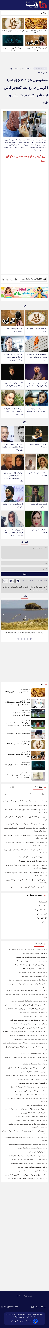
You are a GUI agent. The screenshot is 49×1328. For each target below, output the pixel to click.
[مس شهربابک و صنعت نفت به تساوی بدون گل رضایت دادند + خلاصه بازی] (38, 724)
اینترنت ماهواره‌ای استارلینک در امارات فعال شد (31, 1079)
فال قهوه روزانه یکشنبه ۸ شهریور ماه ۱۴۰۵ (36, 49)
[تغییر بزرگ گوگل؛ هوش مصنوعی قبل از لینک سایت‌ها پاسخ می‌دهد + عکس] (38, 703)
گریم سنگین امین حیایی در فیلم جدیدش (13, 505)
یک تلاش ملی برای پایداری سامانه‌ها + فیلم (32, 1016)
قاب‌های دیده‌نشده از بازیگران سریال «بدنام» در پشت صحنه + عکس (25, 1005)
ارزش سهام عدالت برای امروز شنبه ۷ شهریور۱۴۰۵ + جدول (18, 776)
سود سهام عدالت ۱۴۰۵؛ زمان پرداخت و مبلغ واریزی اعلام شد (27, 1035)
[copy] (45, 279)
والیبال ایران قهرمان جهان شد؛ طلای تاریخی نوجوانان (29, 1039)
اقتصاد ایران (42, 902)
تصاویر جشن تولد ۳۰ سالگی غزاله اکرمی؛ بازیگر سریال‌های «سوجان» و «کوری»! (14, 533)
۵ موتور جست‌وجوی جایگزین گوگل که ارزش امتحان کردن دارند (26, 950)
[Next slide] (45, 614)
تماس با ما (28, 1296)
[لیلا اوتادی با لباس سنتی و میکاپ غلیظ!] (36, 519)
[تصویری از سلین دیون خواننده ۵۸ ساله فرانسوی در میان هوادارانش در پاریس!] (12, 344)
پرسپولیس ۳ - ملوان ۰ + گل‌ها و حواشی (33, 1072)
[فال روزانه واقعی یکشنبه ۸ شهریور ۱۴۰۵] (13, 40)
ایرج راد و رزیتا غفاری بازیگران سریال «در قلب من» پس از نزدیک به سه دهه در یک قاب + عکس (13, 477)
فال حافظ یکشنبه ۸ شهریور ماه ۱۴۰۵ (13, 31)
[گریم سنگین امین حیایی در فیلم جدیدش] (12, 493)
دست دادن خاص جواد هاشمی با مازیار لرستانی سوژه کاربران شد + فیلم (24, 1032)
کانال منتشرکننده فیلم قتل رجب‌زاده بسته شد (31, 1167)
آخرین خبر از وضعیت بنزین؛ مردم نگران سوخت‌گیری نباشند (28, 1028)
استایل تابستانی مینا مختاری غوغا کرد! (38, 474)
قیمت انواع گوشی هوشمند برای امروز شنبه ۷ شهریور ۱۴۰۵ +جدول (25, 1175)
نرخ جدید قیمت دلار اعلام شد (36, 1105)
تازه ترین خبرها (42, 918)
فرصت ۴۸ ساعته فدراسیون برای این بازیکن (32, 1083)
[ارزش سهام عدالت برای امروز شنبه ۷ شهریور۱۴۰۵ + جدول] (38, 776)
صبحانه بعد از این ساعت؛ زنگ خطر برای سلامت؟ (30, 957)
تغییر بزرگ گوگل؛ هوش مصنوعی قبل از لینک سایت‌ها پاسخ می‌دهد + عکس (17, 703)
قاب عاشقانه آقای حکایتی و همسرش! (38, 505)
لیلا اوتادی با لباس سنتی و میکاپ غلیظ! (36, 531)
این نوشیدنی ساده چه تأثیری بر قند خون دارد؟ (31, 961)
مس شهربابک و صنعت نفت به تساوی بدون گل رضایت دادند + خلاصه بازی (18, 724)
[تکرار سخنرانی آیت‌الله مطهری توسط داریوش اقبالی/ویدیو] (12, 372)
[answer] (17, 581)
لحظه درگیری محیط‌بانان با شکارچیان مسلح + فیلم (30, 1095)
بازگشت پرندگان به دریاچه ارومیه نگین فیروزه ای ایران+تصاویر (24, 632)
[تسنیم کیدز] (24, 293)
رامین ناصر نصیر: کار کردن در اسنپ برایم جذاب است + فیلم (27, 1020)
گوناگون (44, 13)
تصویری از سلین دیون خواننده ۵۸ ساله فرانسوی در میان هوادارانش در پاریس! (13, 357)
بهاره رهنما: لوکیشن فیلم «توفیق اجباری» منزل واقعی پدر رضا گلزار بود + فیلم (12, 412)
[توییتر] (3, 279)
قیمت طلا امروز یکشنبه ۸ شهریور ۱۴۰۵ (36, 32)
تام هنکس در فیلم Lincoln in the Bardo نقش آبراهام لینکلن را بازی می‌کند (12, 447)
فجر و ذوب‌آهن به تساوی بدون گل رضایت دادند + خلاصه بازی (19, 713)
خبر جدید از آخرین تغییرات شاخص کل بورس (31, 1148)
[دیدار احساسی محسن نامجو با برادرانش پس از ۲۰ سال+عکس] (36, 372)
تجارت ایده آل (42, 914)
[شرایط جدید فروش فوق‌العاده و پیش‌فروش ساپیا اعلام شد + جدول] (36, 344)
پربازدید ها (38, 787)
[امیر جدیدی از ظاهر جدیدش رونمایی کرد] (36, 434)
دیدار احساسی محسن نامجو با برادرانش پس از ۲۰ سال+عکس (37, 384)
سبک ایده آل (42, 906)
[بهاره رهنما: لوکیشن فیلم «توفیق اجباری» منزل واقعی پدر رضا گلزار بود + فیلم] (12, 398)
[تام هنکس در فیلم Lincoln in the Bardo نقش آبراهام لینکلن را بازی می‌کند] (12, 434)
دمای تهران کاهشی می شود (36, 1152)
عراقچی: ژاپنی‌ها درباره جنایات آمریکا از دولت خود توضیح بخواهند (25, 1075)
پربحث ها (7, 787)
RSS (18, 1296)
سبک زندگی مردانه (40, 910)
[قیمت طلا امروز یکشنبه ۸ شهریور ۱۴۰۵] (36, 23)
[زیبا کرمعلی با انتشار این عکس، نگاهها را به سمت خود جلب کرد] (36, 398)
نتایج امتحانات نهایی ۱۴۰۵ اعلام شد (18, 733)
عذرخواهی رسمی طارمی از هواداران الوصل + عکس (30, 1117)
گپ (45, 1307)
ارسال (25, 574)
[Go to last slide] (4, 614)
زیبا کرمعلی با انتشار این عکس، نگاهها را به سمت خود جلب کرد (37, 410)
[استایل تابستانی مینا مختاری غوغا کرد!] (36, 462)
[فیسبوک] (11, 279)
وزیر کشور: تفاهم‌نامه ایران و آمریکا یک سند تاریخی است (28, 1001)
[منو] (5, 5)
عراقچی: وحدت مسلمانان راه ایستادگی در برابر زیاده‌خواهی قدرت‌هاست (24, 1043)
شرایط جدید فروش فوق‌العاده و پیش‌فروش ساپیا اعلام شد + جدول (37, 357)
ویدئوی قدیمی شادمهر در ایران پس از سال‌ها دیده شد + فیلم (27, 980)
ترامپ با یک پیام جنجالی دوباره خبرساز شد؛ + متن (28, 887)
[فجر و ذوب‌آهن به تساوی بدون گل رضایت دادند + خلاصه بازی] (38, 713)
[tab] (31, 639)
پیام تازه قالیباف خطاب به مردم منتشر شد (32, 1054)
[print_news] (16, 279)
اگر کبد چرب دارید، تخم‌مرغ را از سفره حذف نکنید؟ (30, 965)
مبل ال (44, 921)
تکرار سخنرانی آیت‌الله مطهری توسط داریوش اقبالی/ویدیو (14, 384)
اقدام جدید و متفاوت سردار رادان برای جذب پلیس (30, 1091)
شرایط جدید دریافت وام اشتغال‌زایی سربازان (32, 1113)
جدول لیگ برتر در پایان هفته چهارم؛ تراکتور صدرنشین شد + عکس (25, 1009)
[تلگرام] (7, 279)
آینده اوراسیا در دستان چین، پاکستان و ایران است (30, 1120)
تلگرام (36, 1307)
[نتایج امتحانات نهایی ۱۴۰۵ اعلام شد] (38, 734)
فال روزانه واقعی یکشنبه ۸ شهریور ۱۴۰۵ (13, 49)
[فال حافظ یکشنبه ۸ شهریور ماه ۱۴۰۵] (13, 23)
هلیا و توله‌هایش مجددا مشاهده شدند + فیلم (31, 1171)
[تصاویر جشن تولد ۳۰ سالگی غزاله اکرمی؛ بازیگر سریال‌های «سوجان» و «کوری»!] (12, 519)
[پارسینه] (35, 5)
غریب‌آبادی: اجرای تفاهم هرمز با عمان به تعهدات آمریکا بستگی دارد (25, 991)
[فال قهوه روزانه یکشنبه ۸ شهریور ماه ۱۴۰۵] (36, 40)
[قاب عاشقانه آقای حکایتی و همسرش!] (36, 493)
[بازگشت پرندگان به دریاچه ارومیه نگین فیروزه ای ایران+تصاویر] (24, 615)
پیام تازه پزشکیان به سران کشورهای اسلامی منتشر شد (29, 1024)
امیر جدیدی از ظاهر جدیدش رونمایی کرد (38, 445)
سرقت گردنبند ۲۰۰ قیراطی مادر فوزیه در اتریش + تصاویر (28, 1159)
